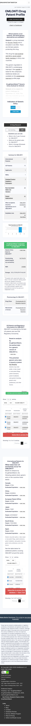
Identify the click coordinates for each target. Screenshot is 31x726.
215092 (24, 266)
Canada (11, 584)
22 (25, 188)
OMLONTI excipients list (23, 204)
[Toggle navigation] (29, 2)
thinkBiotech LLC (21, 667)
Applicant (8, 410)
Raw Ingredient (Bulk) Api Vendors (9, 189)
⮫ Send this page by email (15, 19)
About (7, 705)
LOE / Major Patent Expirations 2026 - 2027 (11, 683)
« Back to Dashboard (15, 25)
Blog (7, 707)
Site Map (3, 679)
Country (10, 571)
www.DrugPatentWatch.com (9, 695)
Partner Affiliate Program (13, 714)
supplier (18, 69)
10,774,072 (23, 258)
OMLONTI (16, 416)
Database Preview (11, 711)
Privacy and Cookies (6, 675)
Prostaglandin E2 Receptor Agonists (21, 309)
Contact (8, 709)
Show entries (9, 399)
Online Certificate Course (13, 718)
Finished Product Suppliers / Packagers (10, 181)
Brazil (10, 580)
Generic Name (25, 409)
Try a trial (19, 617)
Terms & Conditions (6, 677)
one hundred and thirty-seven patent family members (14, 56)
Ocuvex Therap (13, 42)
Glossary (24, 391)
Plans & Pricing (10, 716)
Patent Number (19, 570)
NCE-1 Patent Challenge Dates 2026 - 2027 (11, 685)
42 (25, 196)
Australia (11, 577)
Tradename (17, 410)
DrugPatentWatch (8, 2)
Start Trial (21, 592)
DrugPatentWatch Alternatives (8, 681)
